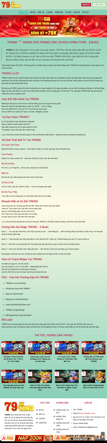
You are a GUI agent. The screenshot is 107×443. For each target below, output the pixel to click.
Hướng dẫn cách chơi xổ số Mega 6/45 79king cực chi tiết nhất (40, 359)
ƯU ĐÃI (68, 12)
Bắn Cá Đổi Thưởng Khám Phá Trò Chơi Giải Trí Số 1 (93, 386)
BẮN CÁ (41, 12)
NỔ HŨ (33, 12)
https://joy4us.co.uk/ (87, 413)
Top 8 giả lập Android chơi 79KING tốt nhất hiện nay (13, 386)
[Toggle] (4, 283)
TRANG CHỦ (23, 12)
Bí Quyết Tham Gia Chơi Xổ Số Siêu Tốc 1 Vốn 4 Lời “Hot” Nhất (13, 359)
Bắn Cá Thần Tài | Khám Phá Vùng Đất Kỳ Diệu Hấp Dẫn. (40, 387)
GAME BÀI (59, 12)
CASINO (49, 12)
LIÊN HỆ (76, 12)
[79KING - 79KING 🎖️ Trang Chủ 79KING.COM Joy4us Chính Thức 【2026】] (11, 4)
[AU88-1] (27, 438)
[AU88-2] (80, 438)
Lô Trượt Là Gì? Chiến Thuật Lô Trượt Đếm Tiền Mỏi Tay (67, 359)
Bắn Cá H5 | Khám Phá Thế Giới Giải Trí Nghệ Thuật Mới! (67, 387)
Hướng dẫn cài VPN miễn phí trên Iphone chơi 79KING (94, 359)
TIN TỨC (85, 12)
